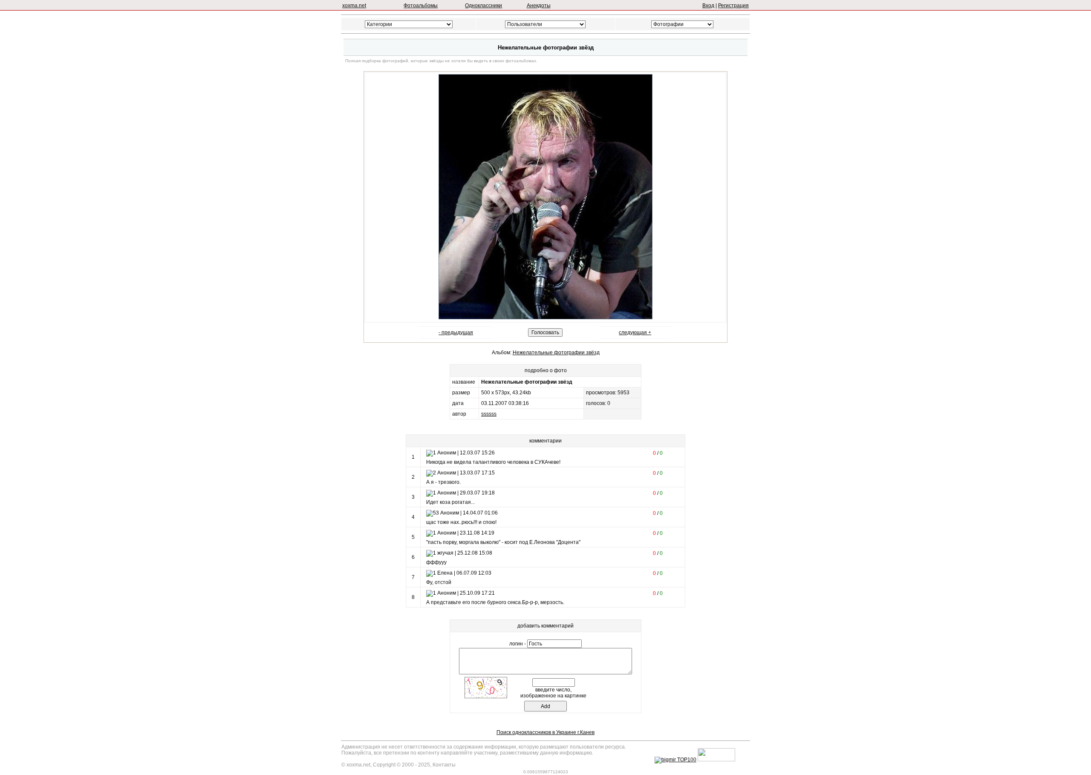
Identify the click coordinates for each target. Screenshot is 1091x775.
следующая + (635, 332)
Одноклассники (483, 6)
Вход (708, 6)
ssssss (488, 414)
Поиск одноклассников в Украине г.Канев (545, 732)
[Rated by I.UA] (716, 760)
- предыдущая (456, 332)
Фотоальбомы (421, 6)
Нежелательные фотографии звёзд (556, 353)
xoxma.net (354, 6)
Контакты (444, 765)
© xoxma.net (355, 765)
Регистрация (733, 6)
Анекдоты (539, 6)
